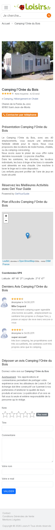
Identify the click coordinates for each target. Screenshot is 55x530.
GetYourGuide (22, 193)
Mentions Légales (11, 519)
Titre (4, 422)
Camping (8, 98)
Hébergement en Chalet (26, 98)
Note (4, 407)
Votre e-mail (8, 478)
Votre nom (7, 466)
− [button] (6, 220)
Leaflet (6, 260)
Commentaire (8, 435)
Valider (9, 491)
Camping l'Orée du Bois (27, 23)
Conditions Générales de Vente (18, 516)
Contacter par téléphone (20, 114)
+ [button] (6, 216)
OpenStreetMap (27, 260)
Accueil (6, 23)
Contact (6, 513)
